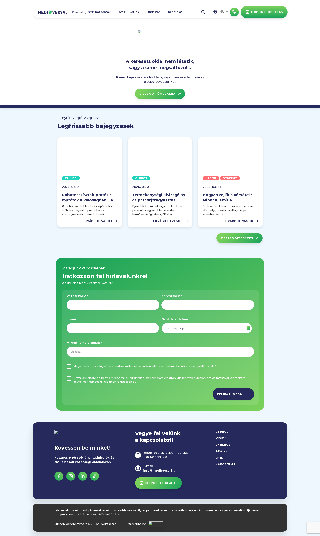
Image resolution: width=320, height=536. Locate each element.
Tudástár (153, 12)
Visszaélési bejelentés (187, 510)
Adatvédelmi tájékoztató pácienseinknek (81, 510)
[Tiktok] (94, 476)
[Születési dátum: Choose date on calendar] (248, 328)
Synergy (223, 444)
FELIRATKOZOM (230, 394)
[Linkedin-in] (82, 476)
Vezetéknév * (77, 296)
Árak (122, 12)
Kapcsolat (175, 12)
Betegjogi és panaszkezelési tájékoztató (233, 510)
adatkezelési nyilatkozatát (195, 366)
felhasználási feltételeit (149, 366)
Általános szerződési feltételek (98, 514)
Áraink (222, 451)
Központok (103, 12)
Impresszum (65, 514)
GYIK (219, 457)
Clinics (222, 431)
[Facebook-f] (58, 476)
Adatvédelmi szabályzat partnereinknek (140, 510)
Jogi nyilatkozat (105, 524)
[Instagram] (70, 476)
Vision (221, 438)
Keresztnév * (171, 296)
